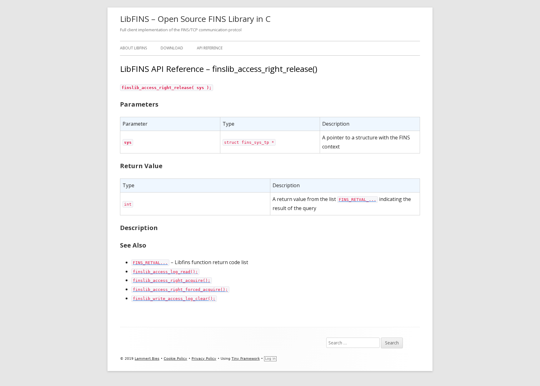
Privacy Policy (204, 359)
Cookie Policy (175, 359)
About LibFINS (133, 48)
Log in (270, 359)
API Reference (209, 48)
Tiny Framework (246, 359)
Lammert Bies (147, 359)
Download (172, 48)
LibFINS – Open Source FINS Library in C (195, 18)
